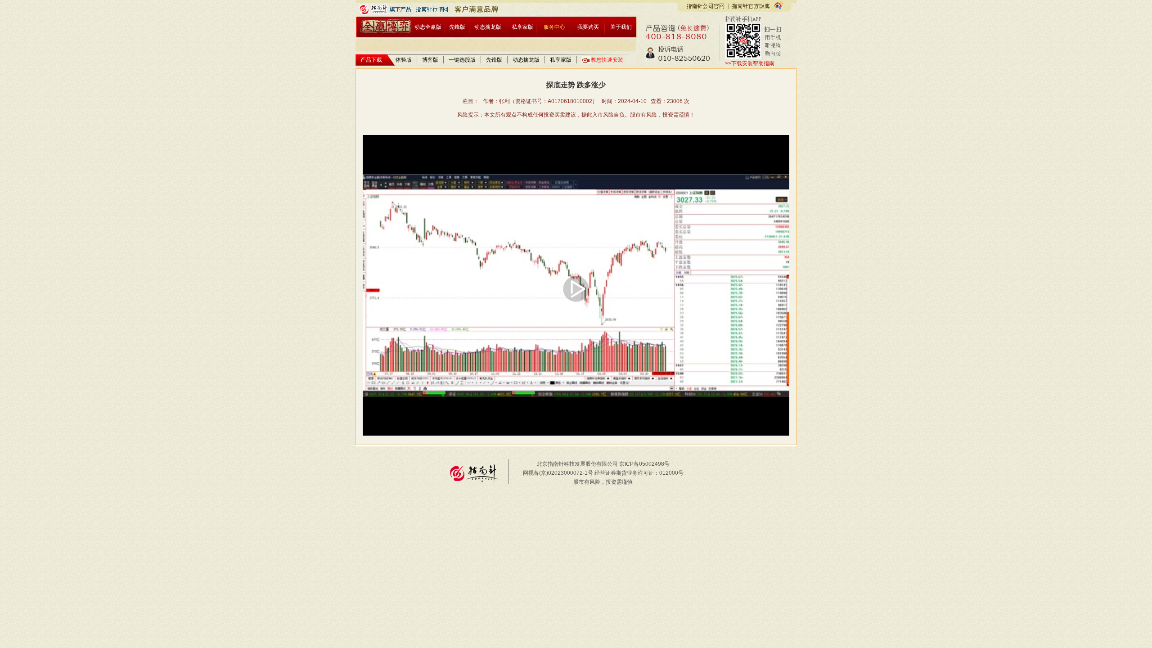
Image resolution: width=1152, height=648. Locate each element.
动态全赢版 (427, 27)
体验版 (404, 60)
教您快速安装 (607, 60)
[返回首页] (387, 27)
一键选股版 (462, 60)
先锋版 (457, 27)
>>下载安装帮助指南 (749, 63)
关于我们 (621, 27)
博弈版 (430, 60)
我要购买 (588, 27)
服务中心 (554, 27)
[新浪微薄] (778, 5)
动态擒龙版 (487, 27)
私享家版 (522, 27)
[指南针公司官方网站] (705, 6)
